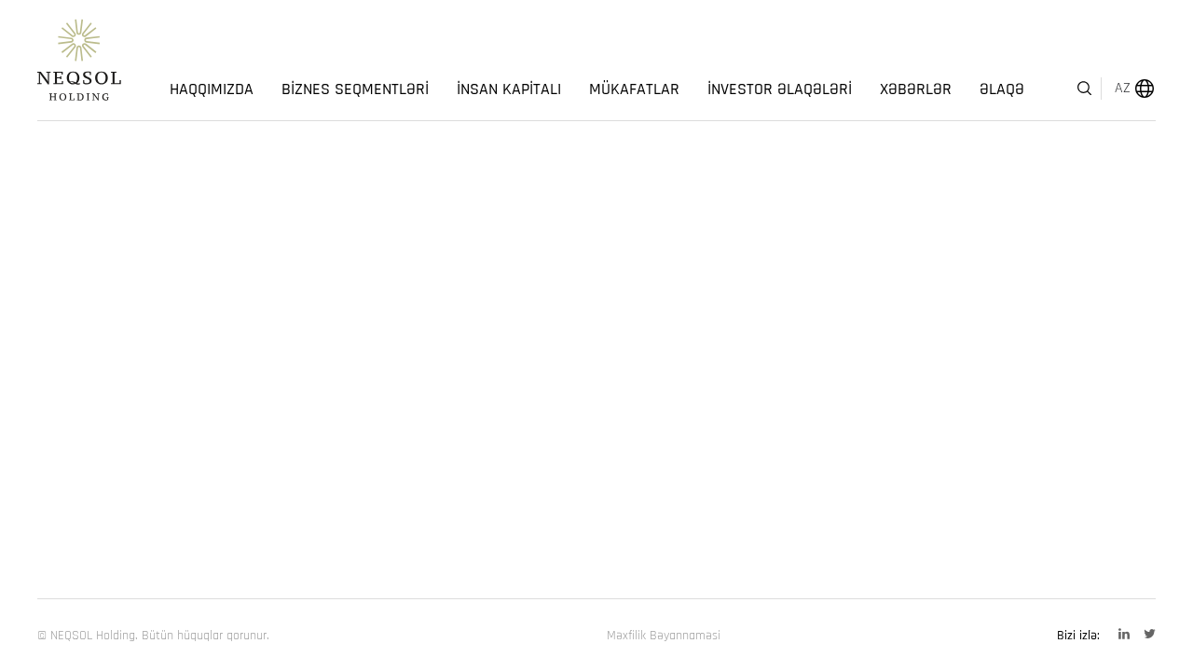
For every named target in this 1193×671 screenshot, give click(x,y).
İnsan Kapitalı (509, 90)
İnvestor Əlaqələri (779, 90)
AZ (1123, 88)
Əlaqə (1002, 90)
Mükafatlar (634, 90)
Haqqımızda (212, 90)
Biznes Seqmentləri (355, 90)
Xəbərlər (916, 90)
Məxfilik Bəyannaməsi (663, 635)
